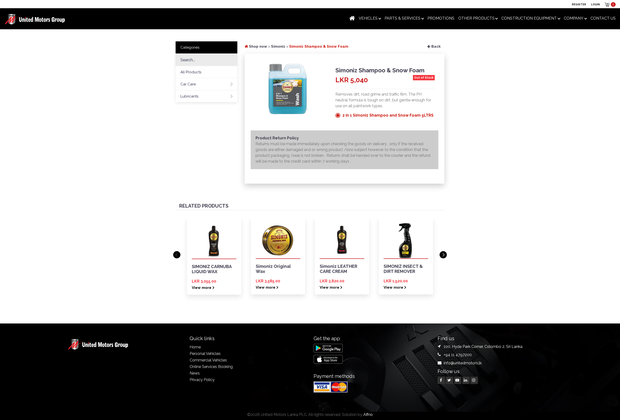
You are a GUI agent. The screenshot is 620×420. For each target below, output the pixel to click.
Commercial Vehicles (208, 360)
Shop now (257, 46)
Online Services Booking (211, 366)
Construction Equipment (529, 18)
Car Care (188, 84)
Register (579, 4)
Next (443, 254)
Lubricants (189, 96)
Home (195, 347)
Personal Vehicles (205, 353)
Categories (189, 47)
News (195, 373)
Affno (368, 414)
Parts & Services (402, 18)
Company (573, 18)
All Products (190, 72)
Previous (176, 254)
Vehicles (368, 18)
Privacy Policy (202, 379)
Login (595, 4)
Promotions (440, 18)
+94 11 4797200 (458, 354)
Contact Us (603, 18)
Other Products (476, 18)
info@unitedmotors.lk (463, 363)
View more (201, 287)
